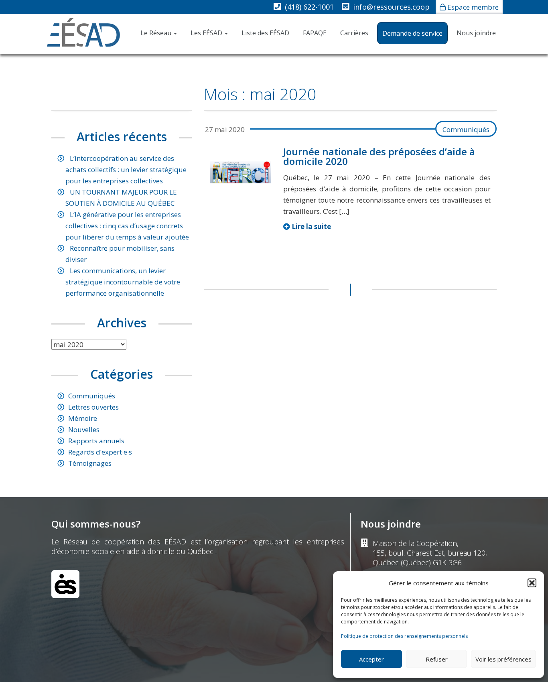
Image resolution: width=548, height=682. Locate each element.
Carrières (354, 32)
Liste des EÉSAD (265, 32)
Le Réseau (156, 32)
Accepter (371, 659)
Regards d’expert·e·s (100, 452)
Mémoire (82, 418)
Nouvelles (83, 429)
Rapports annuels (96, 440)
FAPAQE (315, 32)
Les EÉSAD (207, 32)
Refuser (437, 659)
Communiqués (465, 129)
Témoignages (90, 463)
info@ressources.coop (391, 7)
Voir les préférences (503, 659)
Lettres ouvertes (93, 407)
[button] (532, 583)
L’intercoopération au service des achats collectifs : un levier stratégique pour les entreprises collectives (126, 169)
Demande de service (412, 33)
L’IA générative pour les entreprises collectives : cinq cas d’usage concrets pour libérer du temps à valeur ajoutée (127, 226)
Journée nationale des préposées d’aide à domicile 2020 (379, 156)
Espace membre (473, 7)
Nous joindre (476, 32)
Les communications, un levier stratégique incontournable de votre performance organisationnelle (122, 282)
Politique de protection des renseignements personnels (404, 636)
